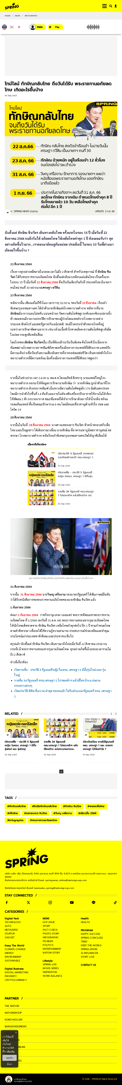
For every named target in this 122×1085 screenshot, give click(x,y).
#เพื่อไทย (12, 813)
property (11, 976)
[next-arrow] (115, 714)
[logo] (12, 6)
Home (7, 15)
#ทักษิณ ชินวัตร (72, 806)
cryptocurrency (16, 980)
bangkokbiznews (16, 1026)
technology (13, 922)
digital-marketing (16, 972)
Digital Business (14, 969)
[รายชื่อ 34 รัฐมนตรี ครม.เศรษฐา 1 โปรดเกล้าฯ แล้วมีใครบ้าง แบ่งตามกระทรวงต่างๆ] (61, 728)
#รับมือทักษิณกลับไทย (44, 806)
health (85, 922)
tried (84, 941)
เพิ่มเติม (11, 1051)
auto (8, 926)
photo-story (51, 933)
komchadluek (14, 1019)
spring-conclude (92, 938)
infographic (51, 937)
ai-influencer (89, 953)
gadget (10, 937)
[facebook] (13, 213)
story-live (88, 957)
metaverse (11, 930)
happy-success (90, 934)
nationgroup (13, 1013)
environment (13, 957)
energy (9, 953)
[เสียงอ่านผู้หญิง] (38, 27)
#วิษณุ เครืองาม (62, 813)
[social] (7, 902)
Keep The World (14, 945)
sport (46, 926)
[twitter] (19, 212)
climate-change (15, 949)
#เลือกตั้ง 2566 (87, 813)
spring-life (50, 964)
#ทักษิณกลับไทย (16, 806)
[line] (24, 213)
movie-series (50, 968)
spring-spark (89, 949)
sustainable (12, 960)
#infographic (15, 820)
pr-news (48, 941)
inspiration (50, 972)
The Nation (12, 1006)
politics (48, 945)
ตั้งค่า (9, 1064)
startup (10, 933)
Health (85, 918)
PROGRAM (87, 930)
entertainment (52, 949)
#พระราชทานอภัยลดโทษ (43, 820)
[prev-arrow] (111, 714)
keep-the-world (91, 945)
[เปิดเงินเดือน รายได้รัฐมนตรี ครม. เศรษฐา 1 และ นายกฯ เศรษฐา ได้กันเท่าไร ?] (100, 728)
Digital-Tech (12, 918)
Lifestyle (48, 961)
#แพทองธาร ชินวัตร (35, 813)
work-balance (52, 976)
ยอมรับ (9, 1058)
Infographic (31, 15)
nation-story (51, 952)
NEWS (17, 15)
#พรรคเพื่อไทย (96, 806)
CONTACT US (88, 965)
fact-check (50, 930)
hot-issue (49, 922)
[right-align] (110, 6)
